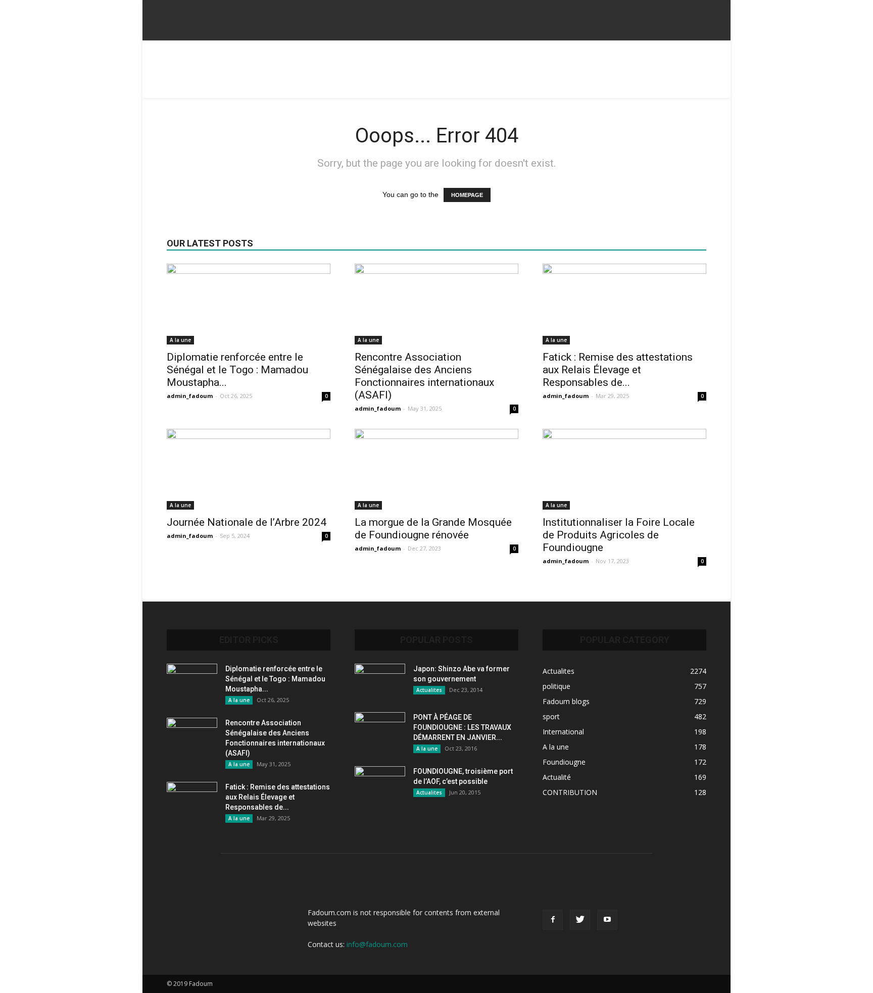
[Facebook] (553, 920)
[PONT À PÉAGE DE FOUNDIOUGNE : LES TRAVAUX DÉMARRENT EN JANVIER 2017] (380, 730)
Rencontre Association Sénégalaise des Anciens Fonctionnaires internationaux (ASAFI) (424, 376)
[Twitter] (580, 920)
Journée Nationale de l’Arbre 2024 (246, 522)
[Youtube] (607, 920)
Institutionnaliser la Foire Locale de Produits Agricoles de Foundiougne (619, 535)
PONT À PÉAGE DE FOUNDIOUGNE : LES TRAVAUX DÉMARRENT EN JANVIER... (462, 727)
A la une (180, 339)
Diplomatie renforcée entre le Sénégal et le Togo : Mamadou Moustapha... (237, 369)
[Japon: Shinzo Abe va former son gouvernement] (380, 681)
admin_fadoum (190, 396)
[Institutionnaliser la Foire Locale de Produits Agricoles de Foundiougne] (624, 469)
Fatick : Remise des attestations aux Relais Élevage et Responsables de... (618, 369)
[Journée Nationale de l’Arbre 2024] (248, 469)
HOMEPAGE (467, 195)
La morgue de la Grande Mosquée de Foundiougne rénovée (433, 528)
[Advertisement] (436, 75)
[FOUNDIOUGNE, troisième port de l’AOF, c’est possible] (380, 784)
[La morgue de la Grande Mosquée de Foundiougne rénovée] (436, 469)
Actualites (429, 689)
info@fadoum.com (377, 944)
